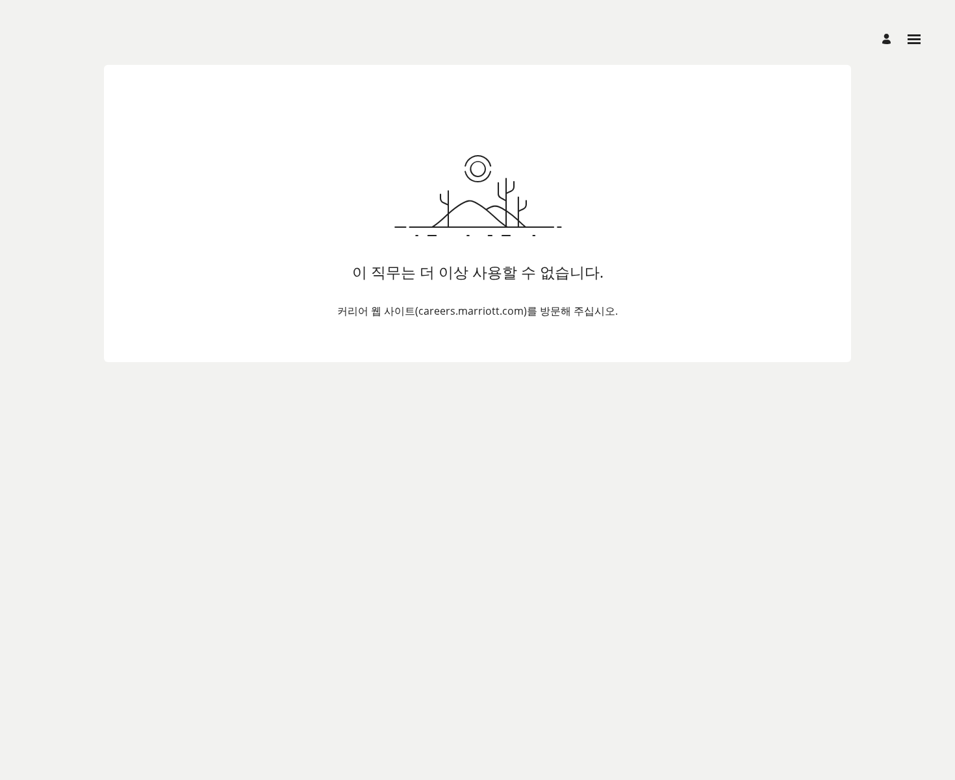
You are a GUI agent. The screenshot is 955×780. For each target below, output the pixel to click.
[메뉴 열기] (914, 39)
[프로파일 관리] (888, 39)
